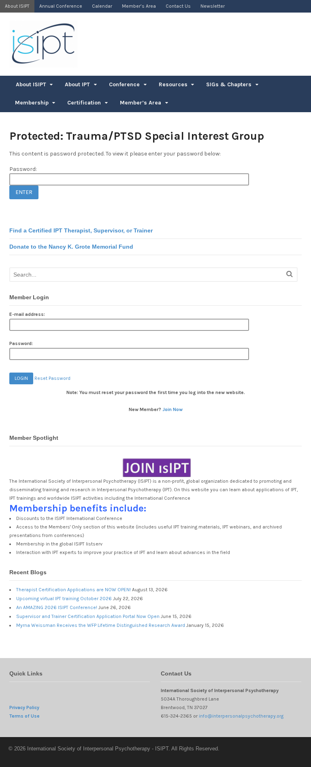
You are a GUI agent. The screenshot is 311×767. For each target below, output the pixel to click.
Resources (173, 84)
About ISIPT (17, 6)
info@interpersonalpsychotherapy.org (241, 716)
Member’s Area (139, 6)
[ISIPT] (43, 63)
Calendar (102, 6)
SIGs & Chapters (228, 84)
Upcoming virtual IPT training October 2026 (64, 598)
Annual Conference (60, 6)
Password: (23, 169)
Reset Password (52, 378)
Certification (84, 102)
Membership (32, 102)
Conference (124, 84)
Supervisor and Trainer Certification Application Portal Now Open (88, 616)
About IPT (77, 84)
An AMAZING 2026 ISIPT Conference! (56, 607)
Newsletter (212, 6)
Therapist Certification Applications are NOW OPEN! (73, 589)
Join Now (172, 409)
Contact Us (178, 6)
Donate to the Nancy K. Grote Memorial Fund (71, 246)
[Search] (289, 274)
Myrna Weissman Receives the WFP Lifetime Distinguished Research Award (100, 625)
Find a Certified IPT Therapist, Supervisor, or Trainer (81, 230)
